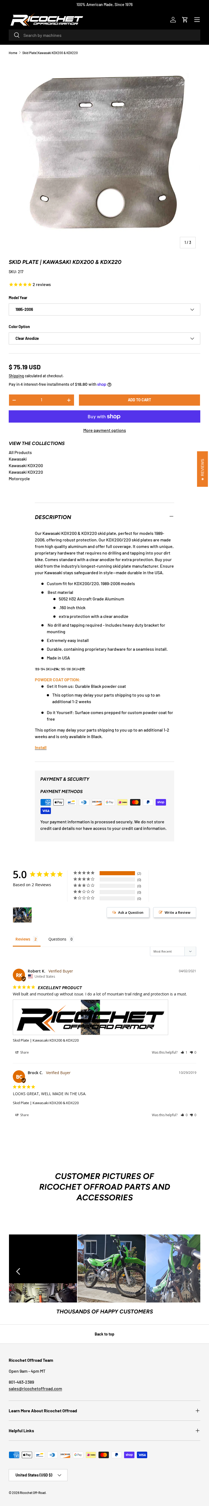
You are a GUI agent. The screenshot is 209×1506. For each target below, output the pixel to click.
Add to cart (139, 399)
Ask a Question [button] (130, 912)
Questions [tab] (57, 939)
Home (13, 52)
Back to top (104, 1334)
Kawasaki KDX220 (26, 472)
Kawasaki (18, 458)
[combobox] (104, 35)
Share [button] (24, 1052)
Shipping (16, 375)
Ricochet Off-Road (33, 1493)
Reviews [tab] (23, 939)
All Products (20, 452)
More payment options (104, 430)
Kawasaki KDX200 (26, 465)
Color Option (19, 326)
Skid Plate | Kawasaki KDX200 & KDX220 (50, 52)
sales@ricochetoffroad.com (35, 1388)
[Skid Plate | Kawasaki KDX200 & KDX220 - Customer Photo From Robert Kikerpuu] (22, 915)
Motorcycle (19, 478)
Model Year (18, 297)
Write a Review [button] (177, 912)
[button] (185, 20)
